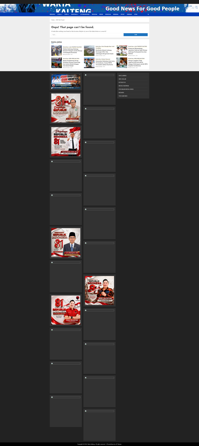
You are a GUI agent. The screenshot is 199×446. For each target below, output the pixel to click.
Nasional (74, 14)
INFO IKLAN (122, 79)
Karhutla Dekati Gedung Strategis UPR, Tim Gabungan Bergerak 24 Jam (104, 52)
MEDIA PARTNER (124, 86)
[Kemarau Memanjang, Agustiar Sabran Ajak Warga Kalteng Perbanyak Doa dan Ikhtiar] (122, 50)
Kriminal (115, 14)
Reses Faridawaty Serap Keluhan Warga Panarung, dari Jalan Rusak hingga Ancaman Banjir (71, 63)
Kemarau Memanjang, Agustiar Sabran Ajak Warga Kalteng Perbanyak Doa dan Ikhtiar (137, 51)
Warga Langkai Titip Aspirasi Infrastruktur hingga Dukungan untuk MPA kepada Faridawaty (138, 63)
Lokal (59, 14)
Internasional (85, 14)
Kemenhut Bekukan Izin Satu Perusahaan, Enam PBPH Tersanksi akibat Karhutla (105, 63)
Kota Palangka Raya (106, 46)
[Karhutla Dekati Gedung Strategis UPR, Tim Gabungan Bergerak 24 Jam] (89, 50)
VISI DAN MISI (123, 96)
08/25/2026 (132, 55)
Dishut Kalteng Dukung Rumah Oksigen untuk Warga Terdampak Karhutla (72, 50)
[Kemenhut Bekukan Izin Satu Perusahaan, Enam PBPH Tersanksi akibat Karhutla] (89, 62)
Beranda (52, 14)
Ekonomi (94, 14)
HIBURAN (129, 14)
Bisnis (101, 14)
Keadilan (108, 14)
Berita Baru (66, 47)
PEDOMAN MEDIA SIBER (126, 89)
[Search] (148, 14)
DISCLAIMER (122, 75)
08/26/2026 (67, 54)
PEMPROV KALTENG (77, 47)
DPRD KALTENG (75, 58)
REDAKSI (121, 92)
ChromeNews (110, 444)
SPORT (123, 14)
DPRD (66, 14)
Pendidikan (98, 48)
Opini (135, 14)
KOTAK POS (122, 82)
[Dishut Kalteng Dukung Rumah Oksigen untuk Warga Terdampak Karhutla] (56, 50)
